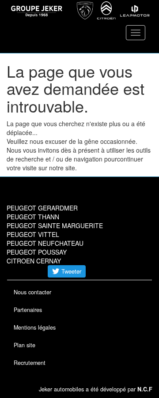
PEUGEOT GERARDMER (42, 207)
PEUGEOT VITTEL (33, 234)
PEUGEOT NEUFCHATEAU (45, 243)
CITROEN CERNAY (34, 260)
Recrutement (29, 363)
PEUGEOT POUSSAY (37, 252)
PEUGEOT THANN (33, 216)
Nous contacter (32, 292)
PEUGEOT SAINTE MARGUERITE (55, 225)
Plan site (24, 345)
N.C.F (144, 389)
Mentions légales (35, 327)
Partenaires (28, 310)
